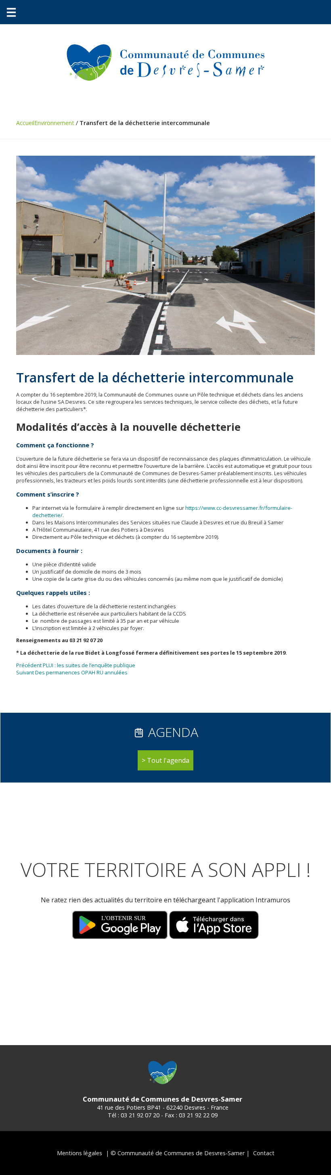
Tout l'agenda (168, 760)
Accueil (25, 123)
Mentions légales (79, 1153)
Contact (263, 1153)
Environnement (54, 123)
